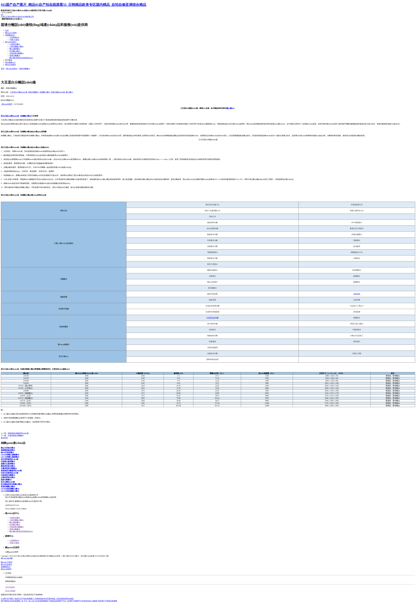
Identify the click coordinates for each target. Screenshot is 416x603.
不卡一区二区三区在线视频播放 (36, 601)
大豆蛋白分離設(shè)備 (18, 92)
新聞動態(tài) (10, 35)
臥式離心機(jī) (15, 51)
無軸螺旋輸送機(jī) (8, 450)
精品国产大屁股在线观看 (107, 601)
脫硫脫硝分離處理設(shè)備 (18, 433)
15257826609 (10, 587)
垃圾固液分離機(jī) (8, 475)
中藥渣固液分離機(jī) (16, 435)
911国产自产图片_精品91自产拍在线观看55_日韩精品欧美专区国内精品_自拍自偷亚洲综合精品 (73, 4)
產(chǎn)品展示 (10, 42)
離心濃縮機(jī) (15, 49)
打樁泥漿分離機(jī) (17, 53)
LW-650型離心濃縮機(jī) (10, 454)
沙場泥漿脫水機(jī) (8, 477)
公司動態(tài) (14, 37)
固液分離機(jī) (15, 56)
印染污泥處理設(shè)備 (9, 473)
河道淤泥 (356, 294)
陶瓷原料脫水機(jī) (8, 466)
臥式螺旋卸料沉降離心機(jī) (11, 484)
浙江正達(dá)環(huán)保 (10, 116)
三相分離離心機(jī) (17, 46)
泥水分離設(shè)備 (8, 482)
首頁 (7, 30)
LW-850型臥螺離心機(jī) (10, 489)
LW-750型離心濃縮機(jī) (10, 457)
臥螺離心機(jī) (45, 92)
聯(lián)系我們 (10, 65)
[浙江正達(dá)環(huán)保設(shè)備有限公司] (17, 17)
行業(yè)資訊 (14, 40)
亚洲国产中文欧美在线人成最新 (85, 601)
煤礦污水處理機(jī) (8, 464)
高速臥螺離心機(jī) (8, 486)
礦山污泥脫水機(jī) (8, 448)
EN (2, 14)
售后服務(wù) (10, 62)
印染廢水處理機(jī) (8, 461)
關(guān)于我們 (11, 33)
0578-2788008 (10, 591)
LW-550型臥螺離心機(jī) (10, 491)
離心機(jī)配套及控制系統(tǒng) (21, 58)
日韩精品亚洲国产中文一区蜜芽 (61, 601)
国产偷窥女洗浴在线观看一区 (12, 601)
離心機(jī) (69, 92)
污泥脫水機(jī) (15, 44)
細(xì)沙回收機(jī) (7, 452)
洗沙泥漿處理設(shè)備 (9, 459)
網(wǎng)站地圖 (7, 558)
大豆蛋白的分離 (212, 318)
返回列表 (4, 438)
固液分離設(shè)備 (58, 92)
